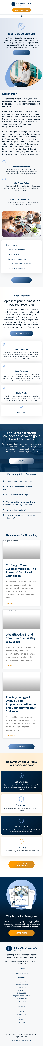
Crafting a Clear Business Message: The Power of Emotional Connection (21, 570)
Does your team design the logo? (19, 481)
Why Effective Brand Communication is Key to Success (20, 638)
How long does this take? (16, 510)
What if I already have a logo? (17, 495)
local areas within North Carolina (19, 961)
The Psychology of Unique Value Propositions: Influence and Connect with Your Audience (21, 704)
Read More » (10, 603)
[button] (21, 15)
